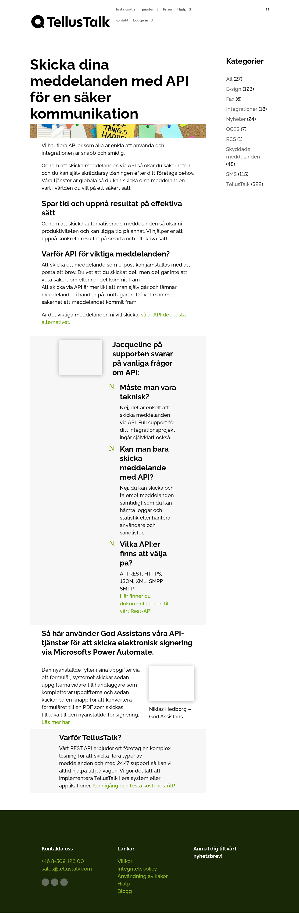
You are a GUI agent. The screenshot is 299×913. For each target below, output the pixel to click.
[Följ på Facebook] (54, 882)
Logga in (140, 20)
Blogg (124, 891)
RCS (231, 139)
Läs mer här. (56, 722)
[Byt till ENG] (236, 25)
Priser (168, 9)
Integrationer (241, 109)
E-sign (233, 89)
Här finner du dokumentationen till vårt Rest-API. (145, 603)
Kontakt (121, 20)
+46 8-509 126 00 (63, 861)
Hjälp (181, 9)
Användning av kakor (142, 876)
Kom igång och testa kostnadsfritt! (133, 786)
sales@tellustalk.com (67, 869)
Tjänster (147, 9)
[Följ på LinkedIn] (45, 882)
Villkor (124, 861)
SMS (231, 174)
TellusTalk (238, 184)
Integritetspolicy (137, 869)
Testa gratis (125, 9)
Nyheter (236, 119)
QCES (232, 129)
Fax (230, 99)
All (229, 79)
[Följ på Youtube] (64, 882)
